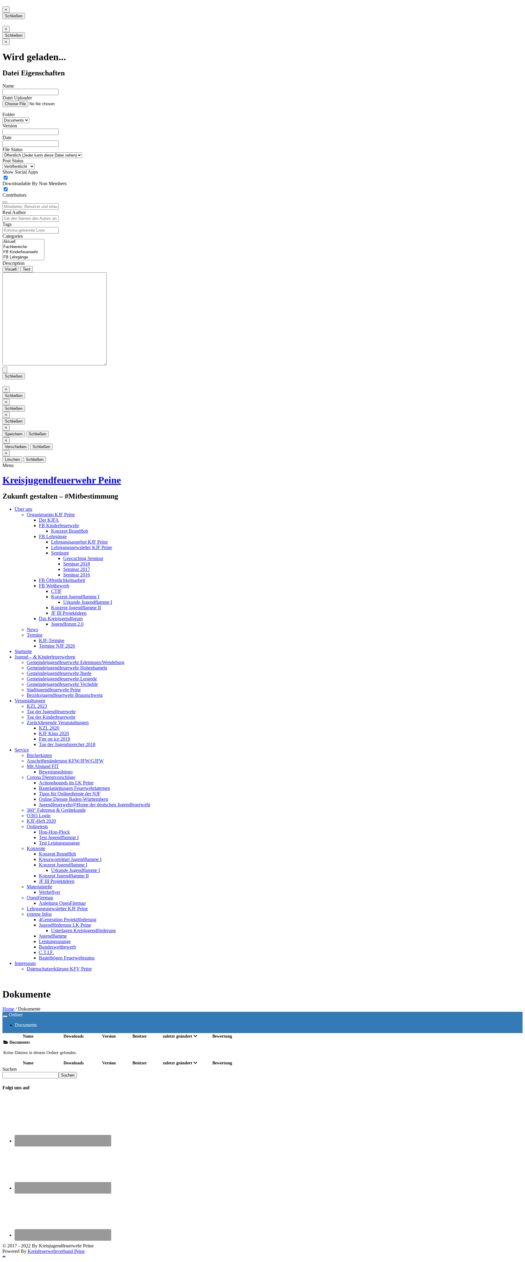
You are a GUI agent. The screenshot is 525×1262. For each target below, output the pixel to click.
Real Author (14, 212)
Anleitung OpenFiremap (62, 903)
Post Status (12, 160)
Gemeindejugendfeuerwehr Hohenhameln (67, 667)
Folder (8, 114)
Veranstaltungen (30, 700)
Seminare (60, 552)
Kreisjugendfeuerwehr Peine (61, 480)
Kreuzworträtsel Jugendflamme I (70, 859)
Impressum (25, 963)
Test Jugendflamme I (59, 837)
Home (8, 1008)
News (32, 629)
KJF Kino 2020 (54, 733)
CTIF (56, 591)
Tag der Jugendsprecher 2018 (67, 744)
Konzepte (36, 848)
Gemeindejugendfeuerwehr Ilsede (59, 673)
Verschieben (15, 446)
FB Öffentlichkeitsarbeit (62, 580)
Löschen (12, 459)
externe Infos (39, 914)
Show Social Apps (20, 172)
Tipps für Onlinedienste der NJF (70, 793)
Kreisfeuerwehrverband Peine (56, 1251)
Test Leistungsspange (59, 842)
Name (8, 85)
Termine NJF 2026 (57, 645)
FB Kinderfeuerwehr (59, 525)
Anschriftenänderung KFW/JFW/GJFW (65, 760)
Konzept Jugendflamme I (75, 596)
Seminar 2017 (76, 569)
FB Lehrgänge (53, 536)
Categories (12, 236)
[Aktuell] (23, 241)
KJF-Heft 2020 (41, 821)
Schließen (13, 16)
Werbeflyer (49, 892)
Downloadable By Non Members (34, 183)
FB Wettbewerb (54, 585)
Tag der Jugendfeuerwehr (51, 711)
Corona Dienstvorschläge (51, 777)
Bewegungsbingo (56, 771)
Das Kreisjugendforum (61, 618)
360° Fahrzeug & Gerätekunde (56, 810)
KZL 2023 (37, 706)
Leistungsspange (55, 941)
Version (9, 125)
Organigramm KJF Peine (51, 514)
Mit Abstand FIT (43, 766)
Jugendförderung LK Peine (65, 925)
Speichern (13, 434)
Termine (35, 635)
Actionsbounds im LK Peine (66, 782)
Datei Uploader (17, 97)
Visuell (11, 269)
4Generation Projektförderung (67, 919)
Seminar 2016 (76, 574)
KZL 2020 (49, 728)
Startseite (23, 651)
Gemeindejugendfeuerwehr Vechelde (62, 684)
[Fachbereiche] (23, 247)
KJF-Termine (51, 640)
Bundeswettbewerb (57, 946)
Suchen (9, 1069)
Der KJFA (49, 520)
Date (7, 137)
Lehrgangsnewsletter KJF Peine (81, 547)
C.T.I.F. (46, 952)
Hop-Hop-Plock (54, 832)
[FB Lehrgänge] (23, 257)
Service (22, 749)
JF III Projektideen (69, 613)
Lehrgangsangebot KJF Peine (79, 542)
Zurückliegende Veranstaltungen (58, 722)
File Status (12, 149)
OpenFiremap (40, 897)
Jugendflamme (53, 936)
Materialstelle (39, 886)
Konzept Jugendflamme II (76, 607)
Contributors (14, 195)
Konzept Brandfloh (69, 531)
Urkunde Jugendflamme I (87, 602)
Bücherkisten (39, 755)
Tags (7, 224)
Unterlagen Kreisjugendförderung (83, 930)
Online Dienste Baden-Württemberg (73, 799)
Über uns (23, 509)
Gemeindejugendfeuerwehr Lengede (62, 678)
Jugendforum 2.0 (67, 624)
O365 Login (38, 815)
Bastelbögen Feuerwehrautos (66, 957)
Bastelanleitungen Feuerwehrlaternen (74, 788)
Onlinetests (37, 826)
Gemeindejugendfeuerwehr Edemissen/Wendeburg (75, 662)
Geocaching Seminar (83, 558)
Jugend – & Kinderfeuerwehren (45, 656)
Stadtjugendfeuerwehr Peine (54, 689)
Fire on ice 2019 (54, 739)
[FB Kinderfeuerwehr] (23, 252)
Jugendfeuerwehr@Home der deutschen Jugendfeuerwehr (94, 804)
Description (13, 263)
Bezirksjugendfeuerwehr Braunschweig (65, 695)
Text (26, 269)
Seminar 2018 (76, 563)
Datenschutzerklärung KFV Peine (59, 968)
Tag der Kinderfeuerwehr (51, 717)
